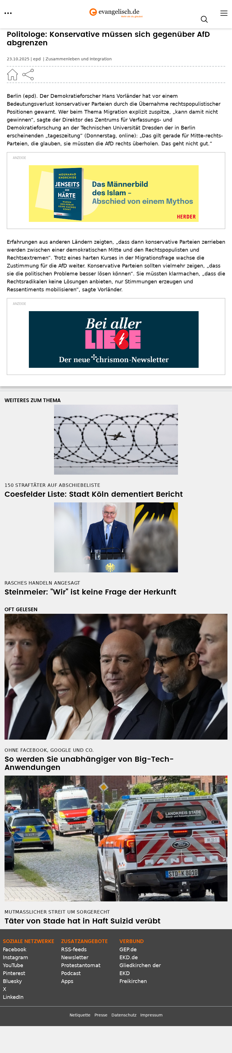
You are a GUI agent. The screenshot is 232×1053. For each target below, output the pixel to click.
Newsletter (74, 957)
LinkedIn (13, 997)
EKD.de (128, 957)
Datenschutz (123, 1015)
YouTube (13, 965)
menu (8, 13)
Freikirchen (133, 981)
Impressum (151, 1015)
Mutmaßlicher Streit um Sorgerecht (57, 912)
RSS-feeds (74, 949)
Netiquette (80, 1015)
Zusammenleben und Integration (79, 59)
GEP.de (128, 949)
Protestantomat (80, 965)
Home (12, 74)
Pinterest (14, 973)
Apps (67, 981)
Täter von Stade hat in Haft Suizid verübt (82, 921)
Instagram (15, 957)
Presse (101, 1015)
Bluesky (12, 981)
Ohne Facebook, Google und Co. (49, 750)
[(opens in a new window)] (114, 193)
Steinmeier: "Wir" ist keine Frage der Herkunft (90, 592)
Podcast (71, 973)
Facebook (14, 949)
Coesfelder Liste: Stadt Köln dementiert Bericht (94, 494)
